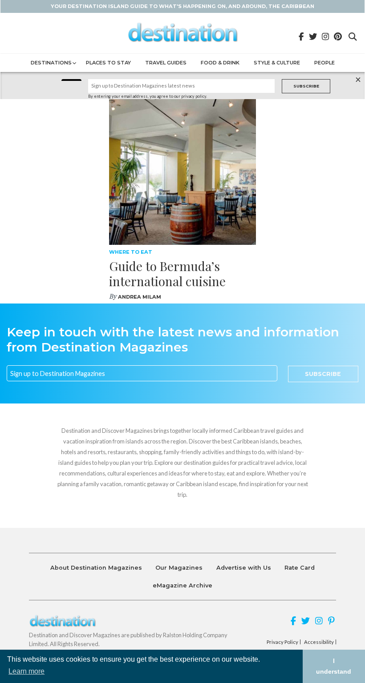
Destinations (51, 63)
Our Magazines (179, 567)
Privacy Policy (282, 642)
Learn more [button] (26, 671)
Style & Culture (277, 63)
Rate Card (299, 567)
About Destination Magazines (96, 567)
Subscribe (306, 86)
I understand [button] (333, 666)
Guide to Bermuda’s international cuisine (167, 273)
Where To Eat (130, 252)
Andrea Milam (139, 297)
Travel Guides (166, 63)
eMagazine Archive (182, 585)
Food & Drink (220, 63)
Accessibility (319, 642)
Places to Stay (108, 63)
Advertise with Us (243, 567)
